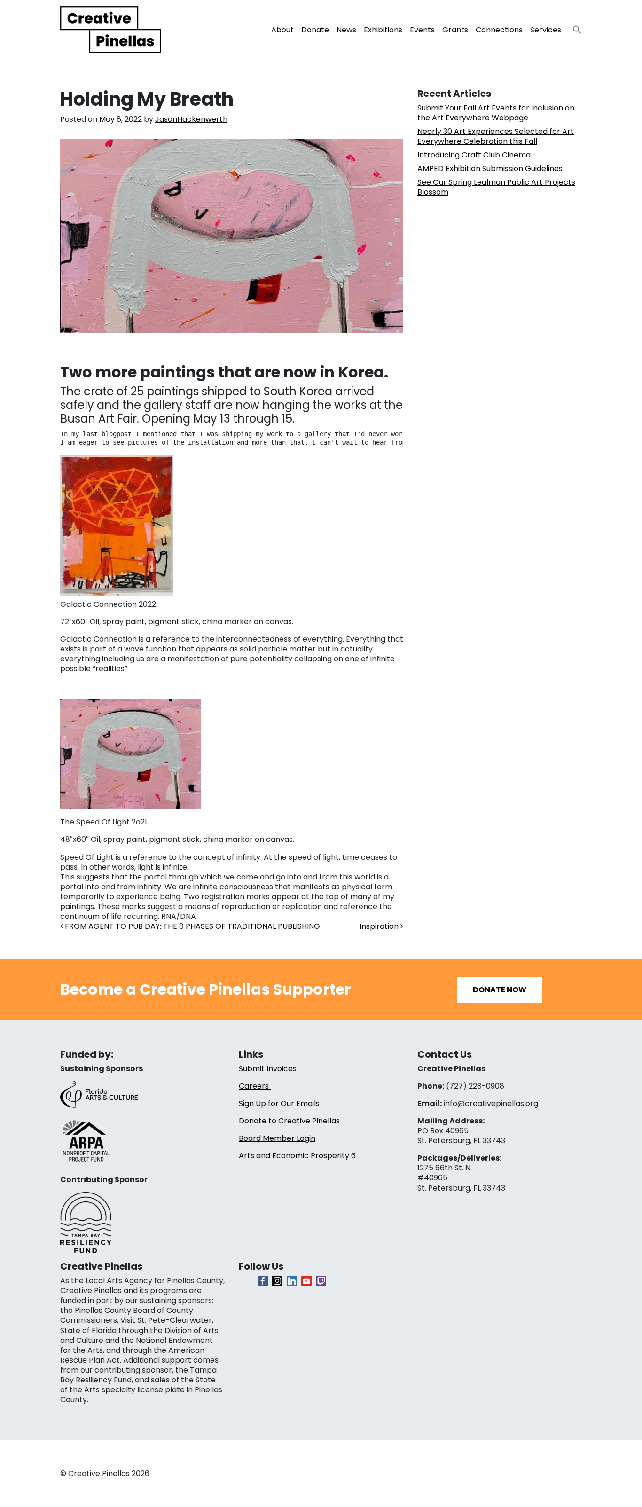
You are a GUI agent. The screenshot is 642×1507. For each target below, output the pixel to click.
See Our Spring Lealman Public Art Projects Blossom (496, 187)
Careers (255, 1086)
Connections (499, 29)
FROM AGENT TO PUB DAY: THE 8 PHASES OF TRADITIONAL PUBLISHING (191, 926)
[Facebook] (263, 1281)
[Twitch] (321, 1281)
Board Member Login (277, 1138)
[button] (573, 27)
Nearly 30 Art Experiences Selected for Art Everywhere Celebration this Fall (495, 136)
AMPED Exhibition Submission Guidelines (490, 168)
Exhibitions (383, 29)
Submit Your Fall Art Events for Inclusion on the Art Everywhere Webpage (495, 112)
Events (422, 29)
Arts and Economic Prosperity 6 (297, 1155)
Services (545, 29)
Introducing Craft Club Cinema (474, 154)
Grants (455, 29)
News (346, 29)
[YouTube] (306, 1281)
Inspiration (380, 926)
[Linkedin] (292, 1281)
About (282, 29)
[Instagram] (277, 1281)
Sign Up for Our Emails (279, 1103)
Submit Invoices (268, 1068)
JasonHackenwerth (191, 119)
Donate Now (499, 989)
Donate (315, 29)
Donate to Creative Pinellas (289, 1120)
